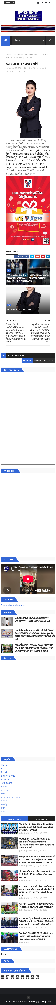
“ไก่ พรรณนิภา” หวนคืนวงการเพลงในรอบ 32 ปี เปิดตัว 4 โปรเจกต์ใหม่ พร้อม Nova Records (37, 874)
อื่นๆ (3, 807)
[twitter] (46, 2)
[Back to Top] (28, 997)
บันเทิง (4, 786)
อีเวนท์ (4, 772)
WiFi (7, 57)
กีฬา (3, 793)
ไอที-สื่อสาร (6, 782)
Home (8, 54)
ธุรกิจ (15, 54)
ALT (41, 54)
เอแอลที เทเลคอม (31, 54)
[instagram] (50, 2)
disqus (37, 360)
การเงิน (4, 790)
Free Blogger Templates (40, 1001)
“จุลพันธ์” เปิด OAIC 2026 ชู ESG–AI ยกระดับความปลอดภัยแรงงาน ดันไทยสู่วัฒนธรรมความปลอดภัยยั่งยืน (36, 936)
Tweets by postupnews (13, 605)
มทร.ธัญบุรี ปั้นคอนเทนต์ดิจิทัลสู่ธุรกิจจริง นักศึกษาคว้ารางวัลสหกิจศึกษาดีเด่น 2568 (32, 619)
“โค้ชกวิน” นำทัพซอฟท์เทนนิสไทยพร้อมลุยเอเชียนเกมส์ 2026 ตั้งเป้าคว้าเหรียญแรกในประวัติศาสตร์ (36, 826)
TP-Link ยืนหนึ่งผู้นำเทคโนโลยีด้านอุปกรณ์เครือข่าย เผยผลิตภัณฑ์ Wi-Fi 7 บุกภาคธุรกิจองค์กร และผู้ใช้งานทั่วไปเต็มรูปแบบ (28, 277)
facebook (48, 360)
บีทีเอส (20, 54)
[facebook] (42, 2)
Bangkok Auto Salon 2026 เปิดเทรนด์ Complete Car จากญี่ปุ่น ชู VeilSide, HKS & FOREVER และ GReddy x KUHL (37, 859)
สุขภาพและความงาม (10, 797)
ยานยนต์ (5, 779)
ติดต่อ (3, 811)
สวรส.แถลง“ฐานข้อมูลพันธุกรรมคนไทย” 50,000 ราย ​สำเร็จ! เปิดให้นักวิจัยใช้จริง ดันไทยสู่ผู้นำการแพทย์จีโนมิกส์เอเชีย (36, 921)
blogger (27, 360)
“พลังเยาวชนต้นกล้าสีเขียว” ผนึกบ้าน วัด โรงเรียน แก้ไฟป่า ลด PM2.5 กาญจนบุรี (36, 905)
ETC (5, 954)
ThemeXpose (21, 1001)
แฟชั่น (4, 800)
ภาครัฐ (4, 804)
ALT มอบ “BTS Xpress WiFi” (20, 309)
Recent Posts (15, 819)
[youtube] (38, 2)
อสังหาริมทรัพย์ (8, 775)
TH (45, 54)
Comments (41, 819)
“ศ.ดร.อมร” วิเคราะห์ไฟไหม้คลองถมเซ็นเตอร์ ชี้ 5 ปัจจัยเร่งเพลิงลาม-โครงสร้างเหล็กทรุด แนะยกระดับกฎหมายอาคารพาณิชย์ (36, 843)
